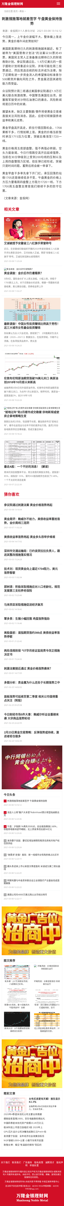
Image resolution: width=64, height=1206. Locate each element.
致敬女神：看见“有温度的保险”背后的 (22, 1144)
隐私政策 (38, 1162)
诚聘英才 (49, 1162)
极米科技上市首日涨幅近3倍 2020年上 (23, 1127)
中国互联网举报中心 (50, 1181)
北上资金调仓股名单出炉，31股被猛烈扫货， (47, 1029)
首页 (15, 11)
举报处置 (34, 1165)
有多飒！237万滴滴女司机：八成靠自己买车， (17, 982)
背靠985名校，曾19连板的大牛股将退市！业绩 (17, 1006)
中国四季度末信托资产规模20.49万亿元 (23, 1123)
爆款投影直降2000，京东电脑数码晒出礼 (24, 1118)
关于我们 (5, 1162)
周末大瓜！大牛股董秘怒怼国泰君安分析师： (17, 1029)
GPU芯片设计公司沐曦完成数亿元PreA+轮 (25, 1131)
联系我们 (16, 1162)
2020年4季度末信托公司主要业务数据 (23, 1114)
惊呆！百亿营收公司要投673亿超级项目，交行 (46, 1006)
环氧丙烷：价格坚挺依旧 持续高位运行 (47, 982)
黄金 (22, 11)
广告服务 (27, 1162)
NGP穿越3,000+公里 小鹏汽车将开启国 (23, 1140)
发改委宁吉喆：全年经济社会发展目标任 (24, 1136)
